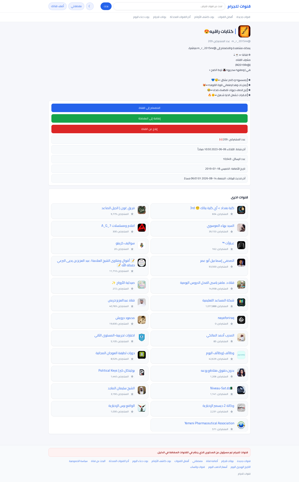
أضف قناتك (57, 6)
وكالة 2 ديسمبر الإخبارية (218, 406)
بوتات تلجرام (159, 16)
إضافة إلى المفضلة (149, 118)
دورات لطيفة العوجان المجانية (115, 353)
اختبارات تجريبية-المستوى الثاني (114, 335)
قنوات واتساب (197, 467)
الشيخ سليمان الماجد (121, 388)
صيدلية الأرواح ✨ (123, 283)
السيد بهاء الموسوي (220, 226)
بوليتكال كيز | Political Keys (116, 370)
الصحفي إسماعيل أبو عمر (217, 260)
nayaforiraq (226, 318)
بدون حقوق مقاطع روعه (217, 370)
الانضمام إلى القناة (149, 107)
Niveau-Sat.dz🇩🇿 (222, 388)
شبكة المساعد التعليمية (218, 300)
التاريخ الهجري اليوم (241, 467)
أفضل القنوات (225, 16)
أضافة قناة (212, 461)
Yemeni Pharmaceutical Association (209, 423)
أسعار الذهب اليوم (217, 467)
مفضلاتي (76, 6)
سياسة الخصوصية (78, 461)
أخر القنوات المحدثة (180, 16)
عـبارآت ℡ (228, 243)
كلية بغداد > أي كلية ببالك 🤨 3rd (212, 208)
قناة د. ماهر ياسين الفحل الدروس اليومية (207, 283)
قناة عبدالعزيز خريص (121, 300)
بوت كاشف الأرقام (204, 16)
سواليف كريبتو (125, 243)
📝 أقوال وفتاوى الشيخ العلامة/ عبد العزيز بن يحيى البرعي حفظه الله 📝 (96, 262)
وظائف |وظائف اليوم (220, 353)
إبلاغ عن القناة (149, 129)
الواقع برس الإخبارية (121, 406)
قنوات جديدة (243, 16)
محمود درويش (125, 318)
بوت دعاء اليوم (141, 16)
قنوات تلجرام (239, 6)
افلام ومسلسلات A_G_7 (118, 226)
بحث (106, 6)
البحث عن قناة (98, 461)
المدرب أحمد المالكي (220, 335)
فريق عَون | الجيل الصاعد (118, 208)
